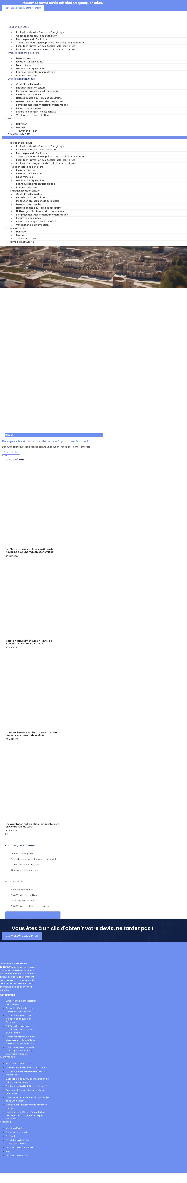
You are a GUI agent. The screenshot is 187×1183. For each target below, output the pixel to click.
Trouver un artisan (26, 130)
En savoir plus (11, 452)
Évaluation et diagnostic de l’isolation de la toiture (45, 49)
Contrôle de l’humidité (29, 84)
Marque (20, 127)
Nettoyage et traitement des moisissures (40, 101)
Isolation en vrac (25, 58)
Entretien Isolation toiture (22, 78)
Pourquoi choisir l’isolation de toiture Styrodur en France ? (45, 441)
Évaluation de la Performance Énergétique (40, 32)
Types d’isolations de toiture (23, 52)
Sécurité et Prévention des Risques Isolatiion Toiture (45, 46)
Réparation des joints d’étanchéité (36, 111)
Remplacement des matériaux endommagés (42, 104)
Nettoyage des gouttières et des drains (39, 97)
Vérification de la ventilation (32, 115)
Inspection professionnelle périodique (37, 91)
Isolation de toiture (18, 26)
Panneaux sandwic (27, 75)
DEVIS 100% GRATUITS (19, 134)
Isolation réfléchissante (29, 61)
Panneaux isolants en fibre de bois (35, 72)
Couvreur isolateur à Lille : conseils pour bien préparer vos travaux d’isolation (32, 734)
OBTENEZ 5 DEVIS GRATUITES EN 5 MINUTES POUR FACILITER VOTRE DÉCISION (33, 915)
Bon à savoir (14, 118)
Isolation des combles (28, 94)
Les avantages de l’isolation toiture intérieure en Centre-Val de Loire (32, 825)
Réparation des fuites (28, 108)
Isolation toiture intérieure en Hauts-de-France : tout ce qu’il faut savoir (29, 642)
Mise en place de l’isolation (31, 39)
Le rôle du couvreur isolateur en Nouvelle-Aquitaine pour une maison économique (30, 551)
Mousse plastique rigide (30, 68)
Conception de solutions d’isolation (36, 35)
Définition (21, 124)
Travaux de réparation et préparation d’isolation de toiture (50, 42)
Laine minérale (24, 65)
